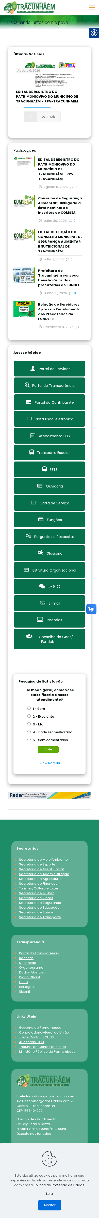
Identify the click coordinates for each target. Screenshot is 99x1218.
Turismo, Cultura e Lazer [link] (38, 888)
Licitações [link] (27, 986)
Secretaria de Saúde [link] (36, 912)
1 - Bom (39, 708)
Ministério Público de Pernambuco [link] (47, 1051)
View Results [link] (49, 763)
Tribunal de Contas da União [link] (42, 1046)
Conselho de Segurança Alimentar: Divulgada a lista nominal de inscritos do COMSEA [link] (60, 205)
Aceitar (50, 1205)
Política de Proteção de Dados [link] (59, 1185)
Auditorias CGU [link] (31, 1042)
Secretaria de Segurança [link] (40, 902)
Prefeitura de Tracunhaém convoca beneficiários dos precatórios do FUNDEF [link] (59, 277)
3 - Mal (38, 724)
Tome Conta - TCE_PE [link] (37, 1037)
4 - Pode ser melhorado (52, 732)
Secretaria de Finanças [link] (38, 883)
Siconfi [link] (24, 991)
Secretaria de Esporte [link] (37, 864)
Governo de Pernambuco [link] (40, 1027)
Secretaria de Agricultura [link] (40, 878)
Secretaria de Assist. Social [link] (41, 869)
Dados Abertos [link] (31, 972)
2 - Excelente (43, 716)
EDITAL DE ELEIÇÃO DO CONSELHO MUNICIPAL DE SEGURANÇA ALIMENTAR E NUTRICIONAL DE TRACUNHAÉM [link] (60, 242)
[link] (29, 7)
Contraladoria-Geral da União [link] (44, 1032)
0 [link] (76, 186)
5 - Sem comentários (50, 740)
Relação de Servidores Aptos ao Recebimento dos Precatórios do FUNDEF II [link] (59, 311)
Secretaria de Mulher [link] (36, 893)
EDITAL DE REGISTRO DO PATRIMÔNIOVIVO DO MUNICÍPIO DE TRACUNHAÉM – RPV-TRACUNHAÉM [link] (47, 96)
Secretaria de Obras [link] (36, 898)
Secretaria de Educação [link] (39, 907)
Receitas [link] (26, 958)
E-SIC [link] (23, 982)
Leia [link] (49, 1193)
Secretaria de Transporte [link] (40, 917)
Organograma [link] (31, 967)
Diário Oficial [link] (29, 977)
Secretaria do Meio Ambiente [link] (43, 859)
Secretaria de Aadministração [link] (44, 874)
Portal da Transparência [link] (39, 953)
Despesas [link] (27, 962)
